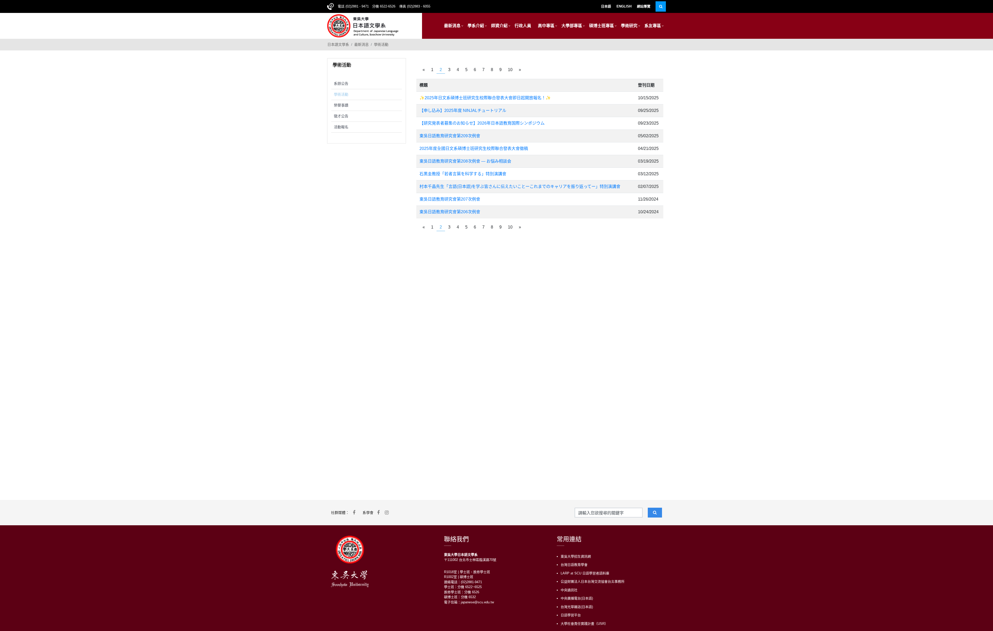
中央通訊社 (569, 590)
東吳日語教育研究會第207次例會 (449, 199)
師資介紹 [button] (499, 26)
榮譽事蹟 (341, 105)
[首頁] (362, 25)
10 (510, 69)
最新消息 (361, 44)
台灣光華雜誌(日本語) (577, 607)
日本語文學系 (338, 44)
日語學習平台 (571, 615)
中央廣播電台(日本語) (577, 598)
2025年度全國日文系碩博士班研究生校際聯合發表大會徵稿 (473, 148)
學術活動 (381, 44)
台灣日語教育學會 (574, 565)
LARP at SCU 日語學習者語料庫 (585, 573)
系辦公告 (341, 83)
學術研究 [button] (629, 26)
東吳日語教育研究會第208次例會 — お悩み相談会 (465, 161)
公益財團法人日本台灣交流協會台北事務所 (593, 581)
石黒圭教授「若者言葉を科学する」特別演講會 (462, 174)
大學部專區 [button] (571, 26)
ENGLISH (623, 6)
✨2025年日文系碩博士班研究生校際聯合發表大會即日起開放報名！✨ (485, 98)
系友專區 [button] (652, 26)
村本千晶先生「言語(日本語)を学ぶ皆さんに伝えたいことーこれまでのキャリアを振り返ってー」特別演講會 (519, 186)
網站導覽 (643, 6)
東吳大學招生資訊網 (576, 556)
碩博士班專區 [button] (601, 26)
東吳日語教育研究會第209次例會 (449, 136)
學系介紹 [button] (476, 26)
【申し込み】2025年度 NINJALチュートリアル (462, 110)
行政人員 (523, 26)
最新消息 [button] (452, 26)
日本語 (606, 6)
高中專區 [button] (546, 26)
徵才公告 (341, 116)
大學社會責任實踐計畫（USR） (584, 624)
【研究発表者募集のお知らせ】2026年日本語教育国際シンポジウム (482, 123)
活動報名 (341, 127)
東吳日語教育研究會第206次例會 (449, 212)
